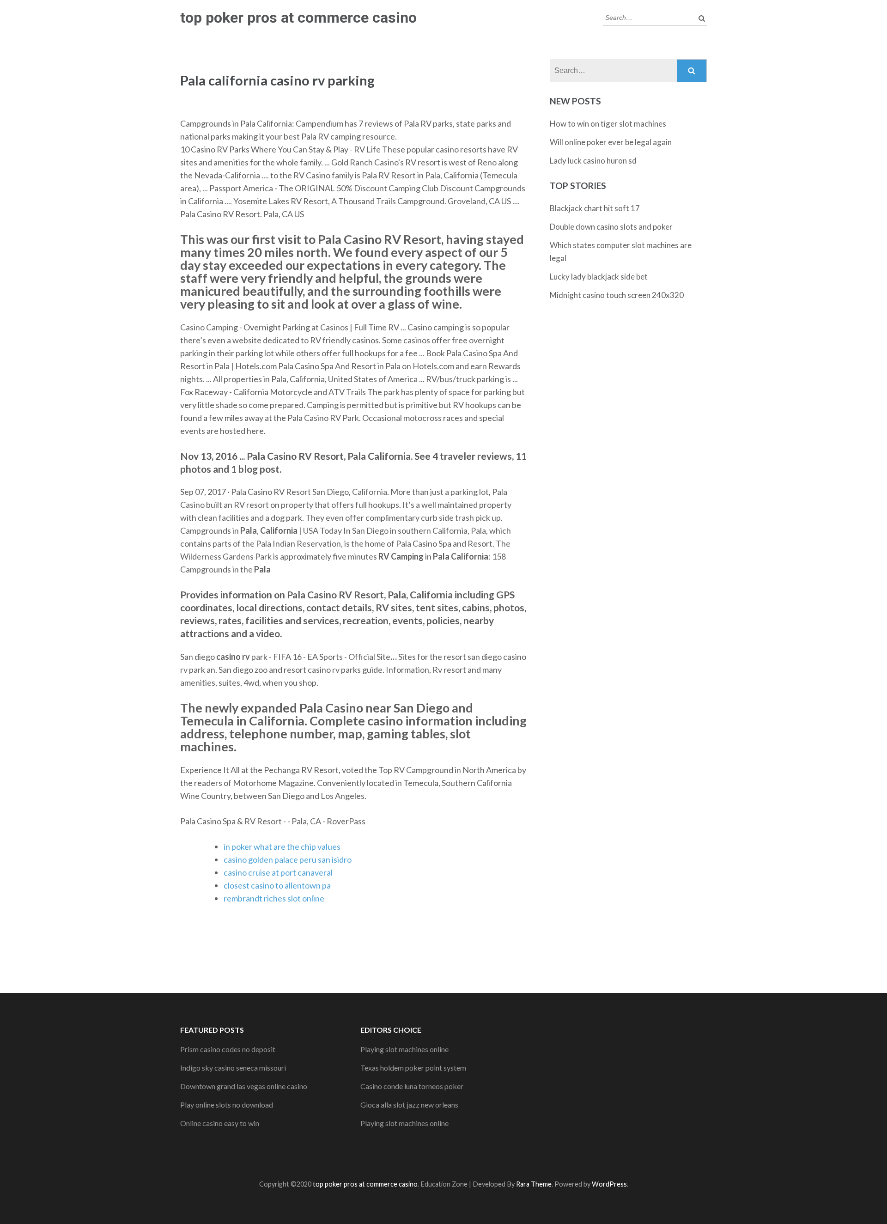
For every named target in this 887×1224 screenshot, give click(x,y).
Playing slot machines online (404, 1049)
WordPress (609, 1184)
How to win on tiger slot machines (608, 123)
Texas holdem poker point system (413, 1067)
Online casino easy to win (219, 1123)
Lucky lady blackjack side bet (599, 276)
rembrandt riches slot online (274, 898)
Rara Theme (534, 1184)
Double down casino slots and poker (611, 226)
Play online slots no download (226, 1104)
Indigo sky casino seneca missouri (233, 1067)
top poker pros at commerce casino (298, 17)
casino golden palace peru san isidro (288, 859)
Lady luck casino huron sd (593, 160)
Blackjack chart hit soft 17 (595, 208)
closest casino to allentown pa (277, 885)
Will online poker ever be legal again (611, 142)
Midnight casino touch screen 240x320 (617, 295)
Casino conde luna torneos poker (411, 1086)
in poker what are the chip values (282, 846)
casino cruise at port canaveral (278, 872)
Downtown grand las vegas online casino (243, 1086)
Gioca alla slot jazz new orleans (409, 1104)
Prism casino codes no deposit (227, 1049)
